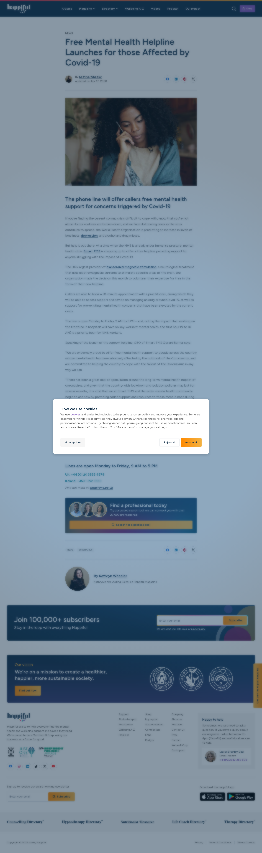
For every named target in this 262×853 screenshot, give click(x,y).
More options (73, 442)
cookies (76, 414)
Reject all (169, 442)
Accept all (191, 442)
